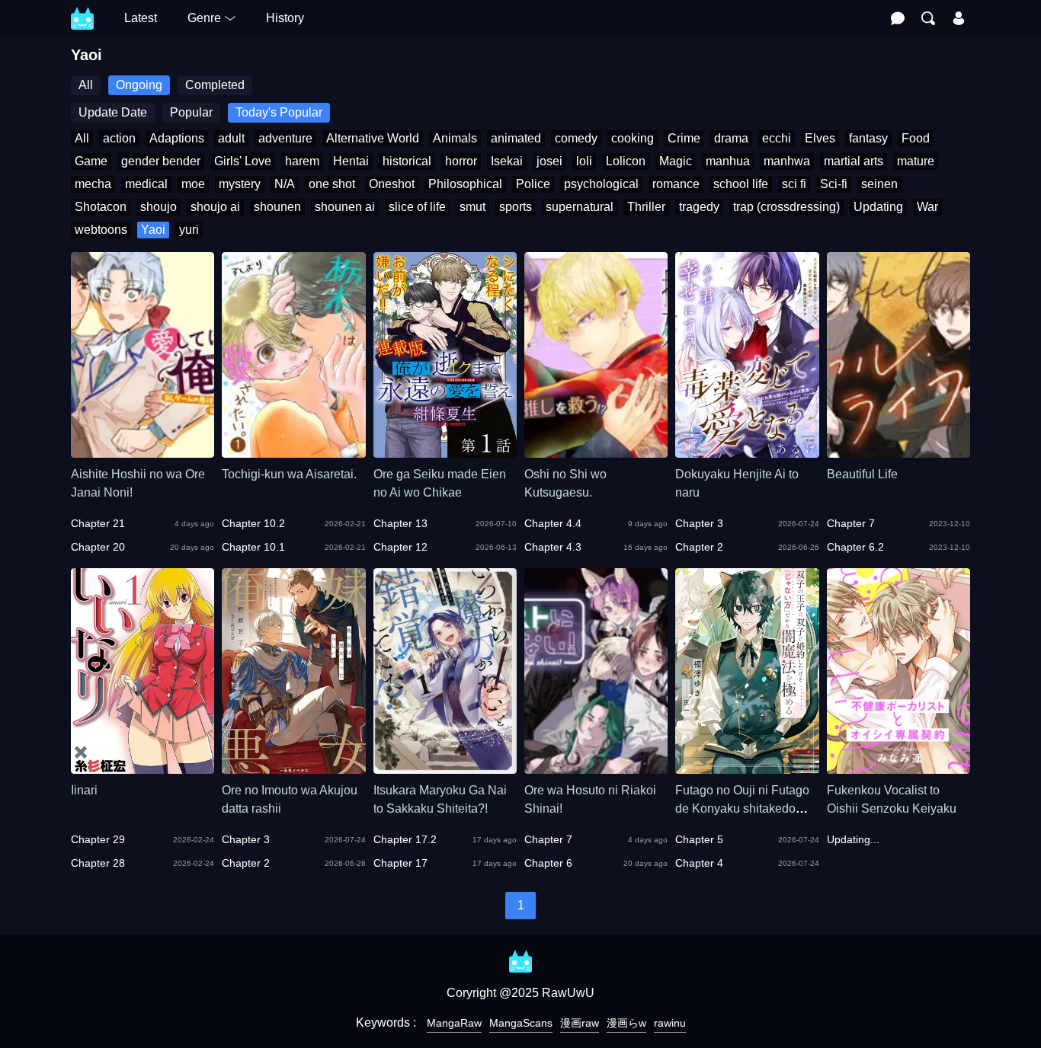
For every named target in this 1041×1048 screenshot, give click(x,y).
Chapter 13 (400, 523)
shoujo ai (215, 206)
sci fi (794, 183)
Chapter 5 (699, 839)
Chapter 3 (699, 523)
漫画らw (626, 1023)
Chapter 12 (400, 547)
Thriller (646, 206)
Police (533, 183)
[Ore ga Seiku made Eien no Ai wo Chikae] (445, 450)
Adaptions (176, 138)
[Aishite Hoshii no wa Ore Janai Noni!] (142, 450)
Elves (820, 138)
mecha (93, 183)
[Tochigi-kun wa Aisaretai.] (293, 450)
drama (731, 138)
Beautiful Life (862, 474)
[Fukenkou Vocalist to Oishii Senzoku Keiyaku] (898, 766)
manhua (728, 161)
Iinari (84, 790)
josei (549, 161)
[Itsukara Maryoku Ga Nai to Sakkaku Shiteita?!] (445, 766)
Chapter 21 (98, 523)
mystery (240, 183)
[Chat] (897, 18)
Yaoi (153, 229)
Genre (204, 17)
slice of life (417, 206)
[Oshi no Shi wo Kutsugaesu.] (596, 450)
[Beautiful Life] (898, 450)
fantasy (868, 138)
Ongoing (139, 84)
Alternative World (372, 138)
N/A (284, 183)
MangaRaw (454, 1023)
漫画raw (579, 1023)
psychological (601, 183)
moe (193, 183)
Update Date (112, 112)
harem (302, 161)
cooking (632, 138)
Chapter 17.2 (405, 839)
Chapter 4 (699, 863)
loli (584, 161)
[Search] (928, 18)
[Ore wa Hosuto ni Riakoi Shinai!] (596, 766)
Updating (878, 206)
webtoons (101, 229)
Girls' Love (242, 161)
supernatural (579, 206)
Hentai (351, 161)
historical (407, 161)
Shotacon (101, 206)
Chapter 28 (98, 863)
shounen (277, 206)
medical (146, 183)
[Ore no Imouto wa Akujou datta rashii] (293, 766)
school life (740, 183)
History (285, 17)
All (85, 84)
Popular (191, 112)
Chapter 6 (548, 863)
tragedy (699, 206)
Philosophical (465, 183)
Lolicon (625, 161)
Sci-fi (833, 183)
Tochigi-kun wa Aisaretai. (289, 474)
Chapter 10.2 (253, 523)
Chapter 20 (98, 547)
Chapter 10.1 (253, 547)
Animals (455, 138)
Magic (675, 161)
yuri (189, 229)
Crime (684, 138)
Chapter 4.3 (552, 547)
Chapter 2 (699, 547)
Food (916, 138)
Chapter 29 (98, 839)
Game (91, 161)
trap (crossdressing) (786, 206)
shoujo (158, 206)
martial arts (853, 161)
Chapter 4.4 (552, 523)
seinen (879, 183)
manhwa (787, 161)
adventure (285, 138)
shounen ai (345, 206)
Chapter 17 (400, 863)
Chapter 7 (851, 523)
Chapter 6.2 (855, 547)
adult (231, 138)
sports (515, 206)
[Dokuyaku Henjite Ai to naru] (746, 450)
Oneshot (392, 183)
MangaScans (521, 1023)
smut (472, 206)
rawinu (670, 1023)
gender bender (160, 161)
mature (915, 161)
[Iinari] (142, 766)
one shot (332, 183)
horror (461, 161)
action (119, 138)
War (927, 206)
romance (676, 183)
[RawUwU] (82, 10)
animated (516, 138)
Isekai (507, 161)
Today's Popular (278, 112)
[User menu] (958, 18)
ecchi (776, 138)
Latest (140, 17)
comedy (576, 138)
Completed (215, 84)
